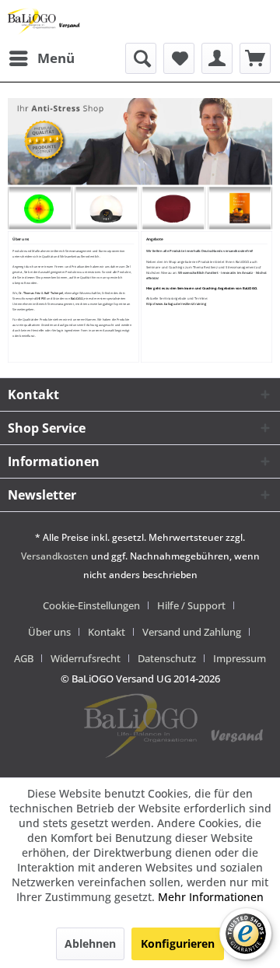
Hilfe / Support (191, 605)
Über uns (49, 632)
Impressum (239, 658)
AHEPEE (41, 298)
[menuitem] (41, 58)
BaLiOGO (77, 298)
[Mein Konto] (217, 58)
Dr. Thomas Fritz (29, 293)
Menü (56, 58)
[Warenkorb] (255, 58)
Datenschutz (167, 658)
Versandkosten (55, 556)
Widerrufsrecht (86, 658)
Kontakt (106, 632)
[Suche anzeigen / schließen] (140, 58)
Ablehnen (90, 943)
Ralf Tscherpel (53, 293)
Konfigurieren (178, 943)
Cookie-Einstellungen (91, 605)
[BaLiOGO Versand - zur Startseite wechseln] (44, 21)
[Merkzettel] (178, 58)
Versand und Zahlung (191, 632)
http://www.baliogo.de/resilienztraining (176, 304)
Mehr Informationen (211, 896)
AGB (23, 658)
